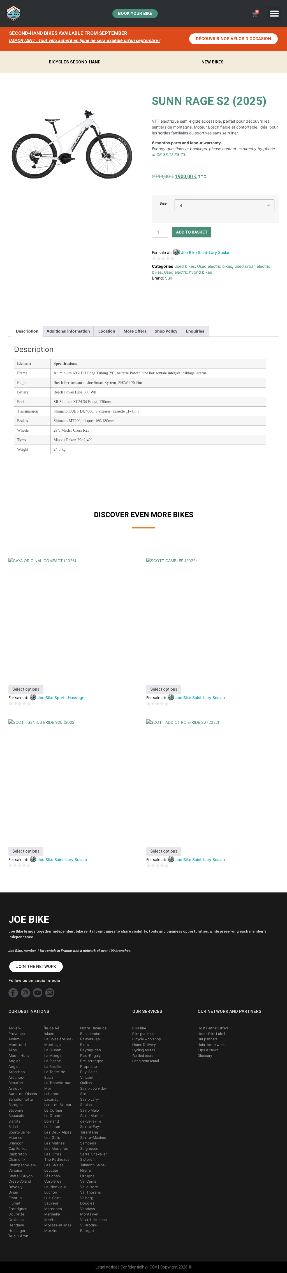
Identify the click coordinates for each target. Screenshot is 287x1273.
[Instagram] (25, 993)
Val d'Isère (89, 1187)
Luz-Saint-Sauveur (53, 1201)
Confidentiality (134, 1267)
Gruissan (16, 1219)
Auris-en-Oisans (22, 1093)
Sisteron (87, 1159)
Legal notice (106, 1267)
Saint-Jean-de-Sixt (93, 1091)
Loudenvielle (55, 1187)
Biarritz (14, 1121)
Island (49, 1033)
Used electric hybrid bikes (188, 272)
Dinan (13, 1192)
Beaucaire (17, 1115)
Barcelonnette (20, 1099)
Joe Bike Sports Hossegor (62, 697)
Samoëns (88, 1143)
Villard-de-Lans (93, 1219)
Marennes (53, 1208)
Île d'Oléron (18, 1236)
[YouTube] (37, 993)
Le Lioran (52, 1126)
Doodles (87, 1203)
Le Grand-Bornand (53, 1118)
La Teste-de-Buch (55, 1075)
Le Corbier (53, 1110)
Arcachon (16, 1072)
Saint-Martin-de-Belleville (91, 1118)
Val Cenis (88, 1181)
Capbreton (17, 1154)
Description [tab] (27, 331)
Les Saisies (54, 1165)
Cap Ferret (17, 1148)
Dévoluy (15, 1187)
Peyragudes (90, 1050)
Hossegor (17, 1230)
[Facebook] (13, 993)
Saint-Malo (89, 1110)
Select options (26, 689)
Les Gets (52, 1137)
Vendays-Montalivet (89, 1211)
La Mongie (53, 1055)
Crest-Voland (19, 1181)
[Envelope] (50, 993)
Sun (168, 278)
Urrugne (87, 1176)
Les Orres (52, 1154)
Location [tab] (106, 331)
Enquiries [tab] (195, 331)
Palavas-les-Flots (90, 1042)
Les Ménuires (56, 1148)
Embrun (15, 1198)
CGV (153, 1267)
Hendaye (16, 1225)
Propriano (88, 1066)
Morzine (51, 1230)
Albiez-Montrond (17, 1042)
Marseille (52, 1214)
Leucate (51, 1170)
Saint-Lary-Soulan (89, 1102)
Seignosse (89, 1148)
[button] (274, 13)
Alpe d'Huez (19, 1055)
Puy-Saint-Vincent (89, 1075)
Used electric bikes (214, 266)
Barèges (15, 1104)
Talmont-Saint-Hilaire (93, 1168)
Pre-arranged (91, 1061)
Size (163, 203)
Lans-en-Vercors (58, 1104)
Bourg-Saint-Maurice (19, 1135)
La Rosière (53, 1066)
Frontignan (17, 1208)
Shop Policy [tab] (166, 331)
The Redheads (57, 1159)
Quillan (86, 1082)
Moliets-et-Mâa (57, 1225)
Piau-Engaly (90, 1055)
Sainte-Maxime (93, 1137)
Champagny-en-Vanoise (22, 1168)
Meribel (50, 1219)
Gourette (16, 1214)
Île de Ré (51, 1028)
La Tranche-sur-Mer (58, 1085)
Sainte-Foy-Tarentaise (90, 1129)
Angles (14, 1061)
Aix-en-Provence (16, 1031)
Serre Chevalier (93, 1154)
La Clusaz (52, 1050)
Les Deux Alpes (57, 1132)
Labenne (51, 1093)
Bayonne (16, 1110)
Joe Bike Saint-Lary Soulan (205, 252)
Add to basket (191, 232)
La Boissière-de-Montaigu (58, 1042)
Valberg (86, 1198)
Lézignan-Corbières (53, 1179)
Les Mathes (54, 1143)
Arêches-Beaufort (16, 1080)
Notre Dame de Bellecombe (93, 1031)
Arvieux (15, 1088)
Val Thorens (90, 1192)
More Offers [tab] (135, 331)
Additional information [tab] (68, 331)
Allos (12, 1050)
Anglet (14, 1066)
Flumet (14, 1203)
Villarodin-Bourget (89, 1228)
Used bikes (184, 266)
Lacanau (51, 1099)
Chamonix (17, 1159)
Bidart (13, 1126)
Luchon (50, 1192)
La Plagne (52, 1061)
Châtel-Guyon (20, 1176)
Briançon (16, 1143)
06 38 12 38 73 (171, 154)
